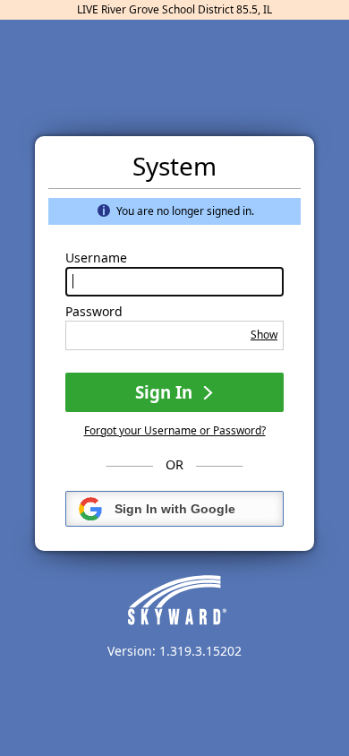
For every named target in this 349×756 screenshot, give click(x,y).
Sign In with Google (175, 509)
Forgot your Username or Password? (175, 430)
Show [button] (264, 334)
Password (94, 311)
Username (96, 258)
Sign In (166, 392)
